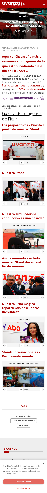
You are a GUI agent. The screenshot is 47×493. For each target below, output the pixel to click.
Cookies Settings (24, 488)
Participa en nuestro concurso (22, 85)
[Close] (43, 463)
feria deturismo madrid (24, 420)
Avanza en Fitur (23, 416)
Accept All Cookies (23, 481)
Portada (6, 48)
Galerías (23, 16)
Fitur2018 (23, 425)
